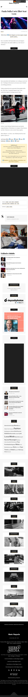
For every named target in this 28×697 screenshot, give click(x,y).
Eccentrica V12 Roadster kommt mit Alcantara (15, 413)
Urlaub (12, 449)
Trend (17, 141)
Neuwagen (13, 440)
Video (16, 449)
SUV (17, 447)
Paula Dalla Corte (6, 203)
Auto (21, 139)
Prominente (7, 444)
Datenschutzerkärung (12, 677)
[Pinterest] (14, 670)
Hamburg (6, 431)
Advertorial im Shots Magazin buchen (14, 661)
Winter (5, 451)
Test (19, 447)
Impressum (18, 677)
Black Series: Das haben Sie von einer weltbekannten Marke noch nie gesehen (15, 269)
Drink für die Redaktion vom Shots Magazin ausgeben (14, 658)
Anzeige (12, 425)
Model (16, 436)
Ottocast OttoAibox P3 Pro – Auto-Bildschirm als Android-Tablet (15, 397)
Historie (12, 431)
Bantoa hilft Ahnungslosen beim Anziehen (13, 262)
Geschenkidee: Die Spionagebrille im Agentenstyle (11, 231)
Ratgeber (13, 444)
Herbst (9, 431)
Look (20, 433)
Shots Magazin (10, 217)
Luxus (11, 139)
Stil (13, 141)
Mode (16, 139)
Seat (15, 203)
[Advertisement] (14, 64)
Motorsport (20, 436)
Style (14, 447)
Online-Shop (6, 442)
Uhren (9, 449)
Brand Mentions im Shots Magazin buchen (14, 664)
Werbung (21, 449)
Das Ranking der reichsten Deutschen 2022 (14, 273)
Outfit (10, 442)
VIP (17, 449)
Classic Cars (6, 428)
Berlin (19, 425)
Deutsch (18, 1)
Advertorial (7, 425)
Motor (2, 31)
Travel (11, 643)
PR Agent (13, 656)
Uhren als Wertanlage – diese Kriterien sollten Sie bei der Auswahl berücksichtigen (14, 243)
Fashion (17, 428)
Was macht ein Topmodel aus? (14, 391)
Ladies (7, 206)
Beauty (16, 425)
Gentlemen (19, 641)
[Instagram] (17, 670)
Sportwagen (10, 447)
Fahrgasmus (11, 428)
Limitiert (17, 433)
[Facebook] (11, 670)
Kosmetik (12, 433)
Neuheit (6, 440)
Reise (8, 141)
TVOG (18, 203)
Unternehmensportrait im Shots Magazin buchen (14, 666)
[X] (9, 670)
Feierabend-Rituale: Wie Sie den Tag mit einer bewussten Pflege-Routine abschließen (16, 407)
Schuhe (20, 444)
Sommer (6, 447)
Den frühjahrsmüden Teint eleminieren (13, 257)
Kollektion (7, 433)
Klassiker (19, 431)
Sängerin (12, 203)
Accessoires (15, 643)
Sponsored (19, 643)
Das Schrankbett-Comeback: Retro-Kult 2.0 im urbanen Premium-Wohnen (16, 402)
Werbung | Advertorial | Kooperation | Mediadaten (14, 624)
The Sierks (18, 656)
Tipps (21, 447)
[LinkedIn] (19, 670)
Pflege (18, 442)
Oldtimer (18, 439)
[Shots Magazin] (14, 3)
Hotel (15, 431)
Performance (14, 442)
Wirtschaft (9, 451)
